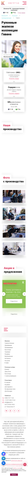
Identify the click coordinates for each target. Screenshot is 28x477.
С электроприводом (10, 376)
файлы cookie (16, 468)
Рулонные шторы (10, 367)
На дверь (7, 354)
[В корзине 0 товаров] (24, 464)
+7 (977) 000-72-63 (10, 400)
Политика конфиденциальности (14, 464)
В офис (7, 362)
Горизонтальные (9, 343)
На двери (7, 384)
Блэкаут (7, 369)
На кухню (7, 360)
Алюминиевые (9, 347)
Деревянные (8, 345)
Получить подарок (14, 93)
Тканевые (7, 352)
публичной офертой (16, 460)
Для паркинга (8, 386)
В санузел (7, 382)
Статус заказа (21, 12)
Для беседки (8, 391)
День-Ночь (8, 371)
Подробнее (14, 301)
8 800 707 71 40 (13, 3)
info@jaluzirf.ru (9, 402)
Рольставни (8, 380)
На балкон (8, 358)
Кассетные (8, 349)
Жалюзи (7, 341)
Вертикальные (9, 356)
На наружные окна (10, 389)
